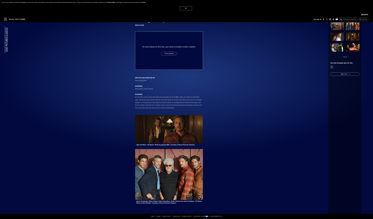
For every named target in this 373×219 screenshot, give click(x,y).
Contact (158, 216)
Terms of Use (176, 216)
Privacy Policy (111, 2)
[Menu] (5, 19)
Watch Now (344, 74)
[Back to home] (6, 40)
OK (186, 8)
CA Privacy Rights (186, 216)
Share (152, 216)
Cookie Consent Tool (216, 216)
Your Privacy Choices (199, 216)
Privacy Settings (169, 53)
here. (144, 2)
